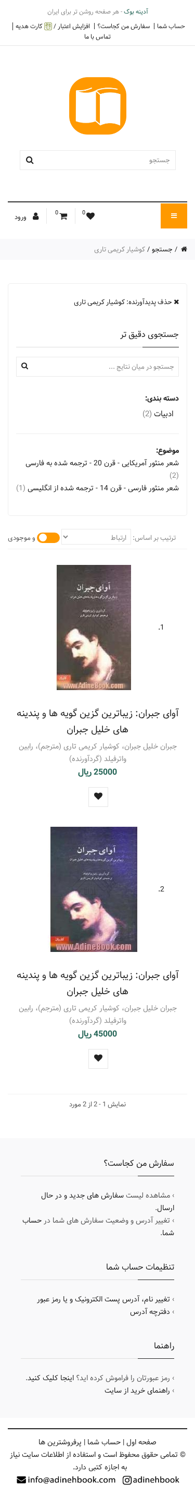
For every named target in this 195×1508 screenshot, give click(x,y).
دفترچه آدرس (150, 1312)
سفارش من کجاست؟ (123, 26)
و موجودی (21, 538)
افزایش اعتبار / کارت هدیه (53, 26)
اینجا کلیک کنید (51, 1378)
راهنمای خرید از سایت (137, 1390)
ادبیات (158, 413)
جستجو (162, 249)
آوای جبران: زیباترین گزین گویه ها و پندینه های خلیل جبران (98, 721)
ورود (21, 217)
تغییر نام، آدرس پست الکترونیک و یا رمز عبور (103, 1299)
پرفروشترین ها (60, 1442)
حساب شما (171, 26)
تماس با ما (97, 36)
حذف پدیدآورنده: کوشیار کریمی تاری (124, 302)
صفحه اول (141, 1442)
